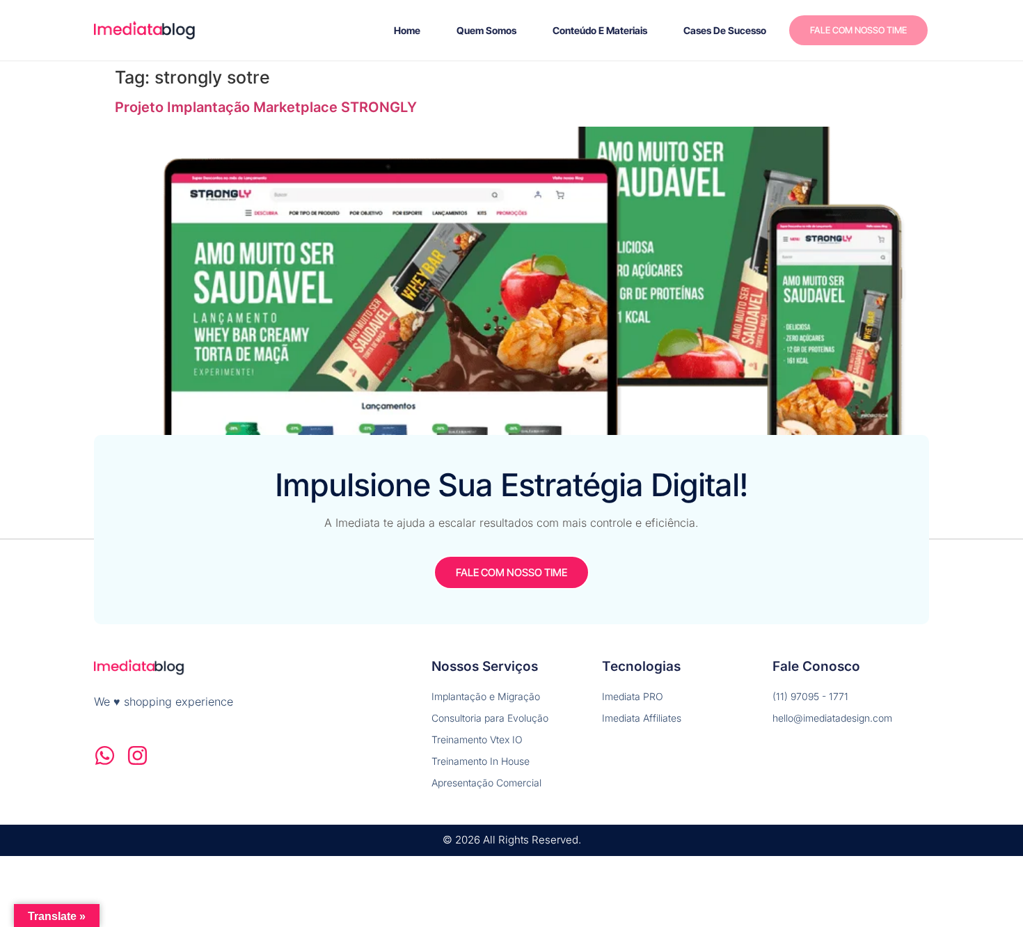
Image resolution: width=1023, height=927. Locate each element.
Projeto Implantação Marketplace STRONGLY (266, 107)
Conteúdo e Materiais (600, 30)
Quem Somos (486, 30)
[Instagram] (137, 755)
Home (407, 30)
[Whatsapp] (105, 755)
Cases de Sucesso (724, 30)
